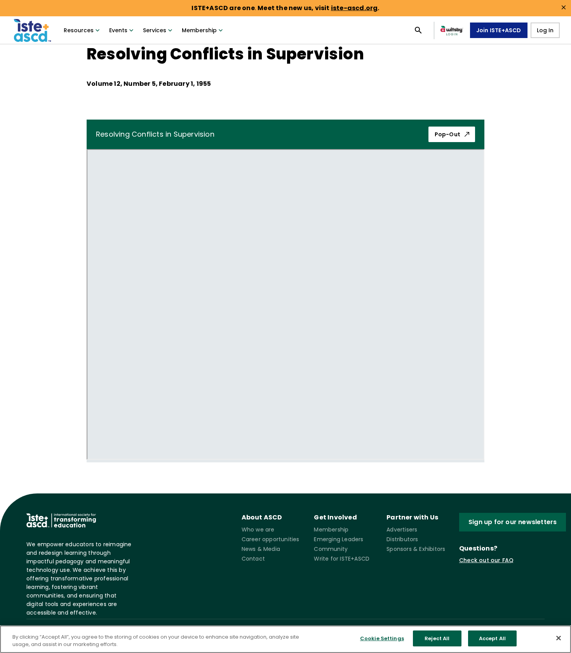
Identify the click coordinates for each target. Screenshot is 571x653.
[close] (563, 7)
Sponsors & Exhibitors (415, 549)
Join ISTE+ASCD (498, 30)
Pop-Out (447, 134)
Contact (253, 559)
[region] (285, 639)
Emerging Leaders (338, 539)
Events (118, 30)
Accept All (492, 638)
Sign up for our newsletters (512, 522)
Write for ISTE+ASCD (341, 559)
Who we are (258, 529)
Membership (199, 30)
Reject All (437, 638)
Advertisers (401, 529)
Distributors (402, 539)
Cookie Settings (382, 638)
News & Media (261, 549)
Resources (79, 30)
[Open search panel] (418, 30)
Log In (545, 30)
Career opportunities (270, 539)
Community (331, 549)
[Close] (558, 637)
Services (154, 30)
